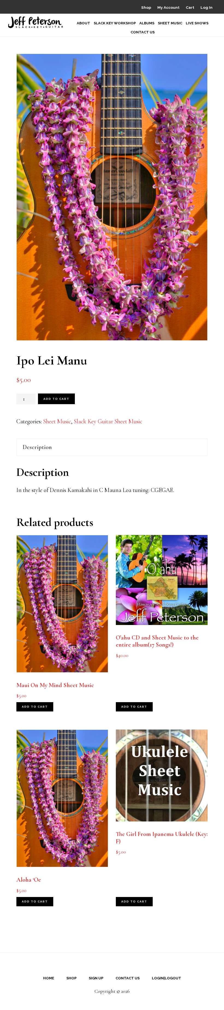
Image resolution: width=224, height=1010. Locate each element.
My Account (168, 7)
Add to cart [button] (35, 706)
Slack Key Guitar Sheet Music (108, 421)
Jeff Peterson (35, 22)
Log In (207, 7)
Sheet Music (57, 421)
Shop (146, 7)
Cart (190, 7)
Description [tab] (37, 447)
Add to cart (56, 398)
